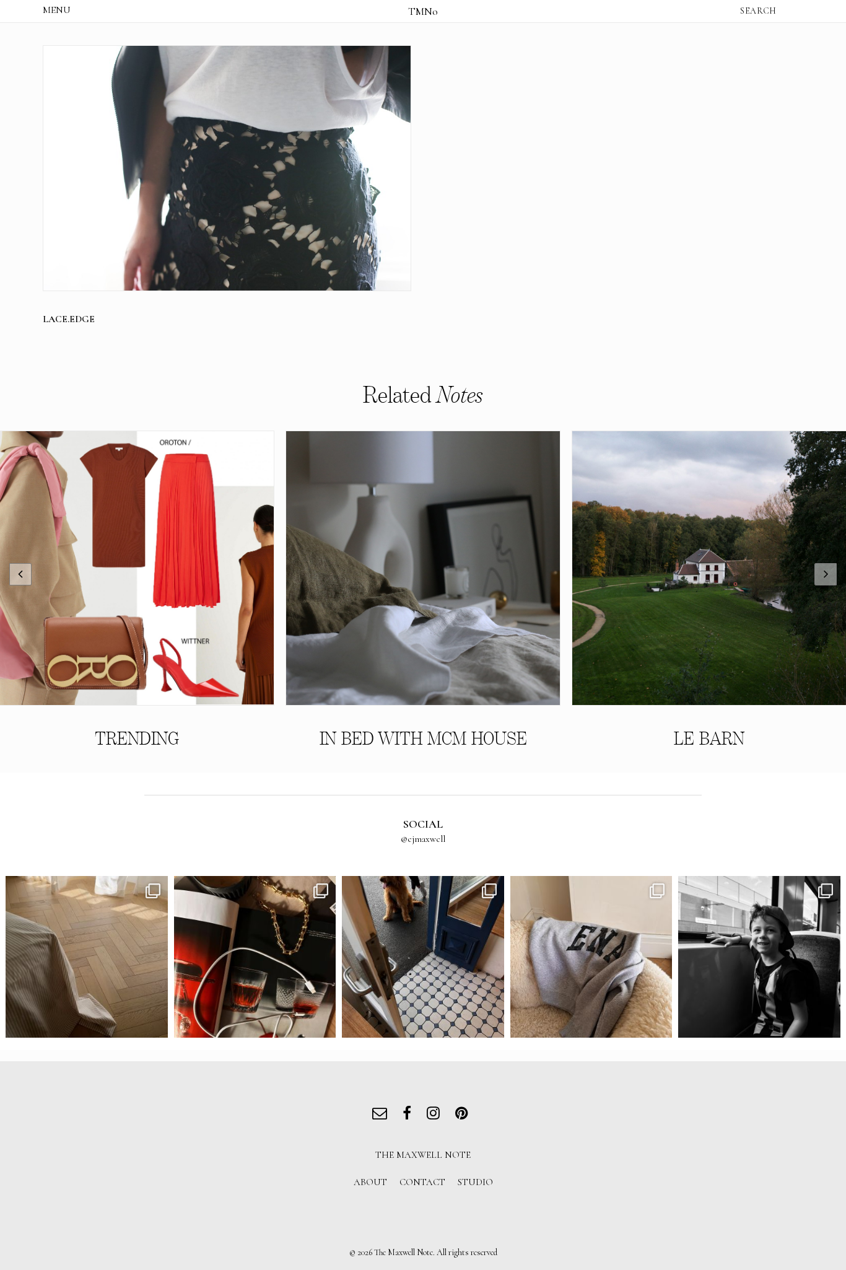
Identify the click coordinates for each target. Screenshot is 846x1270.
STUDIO (475, 1182)
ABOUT (370, 1182)
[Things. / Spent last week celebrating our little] (759, 957)
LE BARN (709, 739)
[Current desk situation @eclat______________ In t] (255, 957)
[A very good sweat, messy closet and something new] (591, 957)
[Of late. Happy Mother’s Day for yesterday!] (87, 957)
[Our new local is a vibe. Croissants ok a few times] (423, 957)
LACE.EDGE (69, 319)
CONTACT (422, 1182)
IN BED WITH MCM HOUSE (423, 739)
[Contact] (382, 1115)
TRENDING (137, 739)
